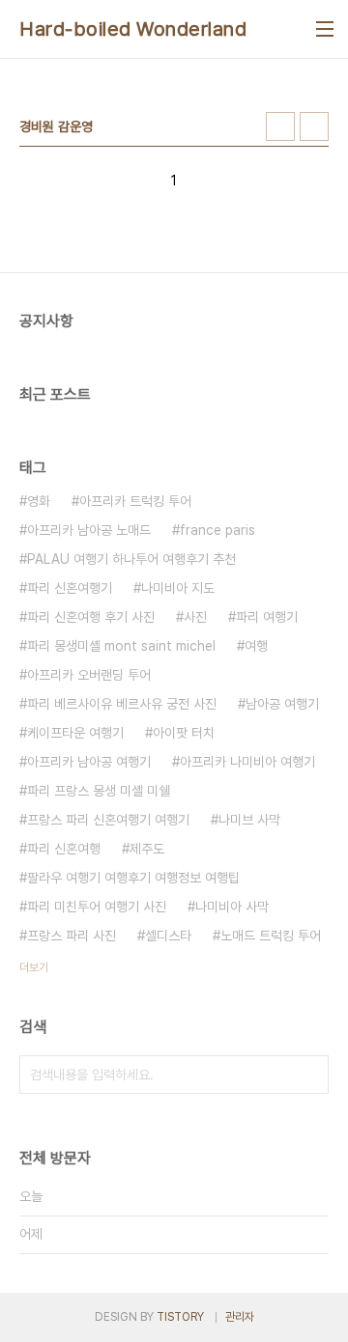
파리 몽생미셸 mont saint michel (121, 646)
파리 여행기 (267, 617)
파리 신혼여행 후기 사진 (91, 617)
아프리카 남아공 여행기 (89, 761)
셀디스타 (168, 935)
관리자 (239, 1317)
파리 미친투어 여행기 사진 (96, 906)
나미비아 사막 (232, 906)
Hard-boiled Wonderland (132, 29)
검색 (309, 1074)
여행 (256, 646)
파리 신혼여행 (64, 848)
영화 (38, 501)
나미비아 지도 (178, 588)
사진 (195, 617)
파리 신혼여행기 (69, 588)
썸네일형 (280, 126)
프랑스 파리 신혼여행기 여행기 (108, 819)
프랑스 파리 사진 (71, 935)
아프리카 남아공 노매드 (89, 530)
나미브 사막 (249, 819)
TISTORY (180, 1317)
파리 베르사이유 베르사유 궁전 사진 (122, 704)
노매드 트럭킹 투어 (270, 935)
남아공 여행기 (282, 704)
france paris (217, 530)
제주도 (147, 848)
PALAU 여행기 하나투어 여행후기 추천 (131, 559)
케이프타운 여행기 (75, 733)
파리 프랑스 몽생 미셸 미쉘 (98, 790)
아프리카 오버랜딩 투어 (89, 675)
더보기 (33, 967)
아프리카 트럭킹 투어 (135, 501)
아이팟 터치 (184, 733)
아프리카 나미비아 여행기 (247, 761)
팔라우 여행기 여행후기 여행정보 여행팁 (133, 877)
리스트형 (314, 126)
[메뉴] (325, 29)
